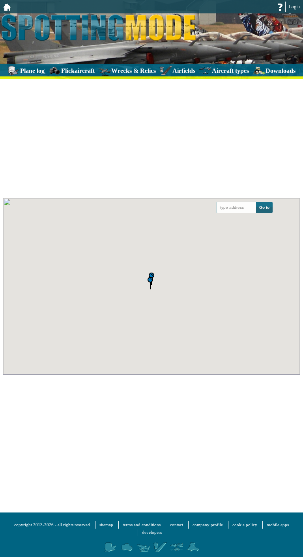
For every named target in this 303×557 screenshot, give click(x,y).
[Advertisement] (151, 137)
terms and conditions (142, 524)
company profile (208, 524)
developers (152, 532)
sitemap (106, 524)
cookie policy (244, 524)
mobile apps (278, 524)
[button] (150, 284)
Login (294, 6)
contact (176, 524)
